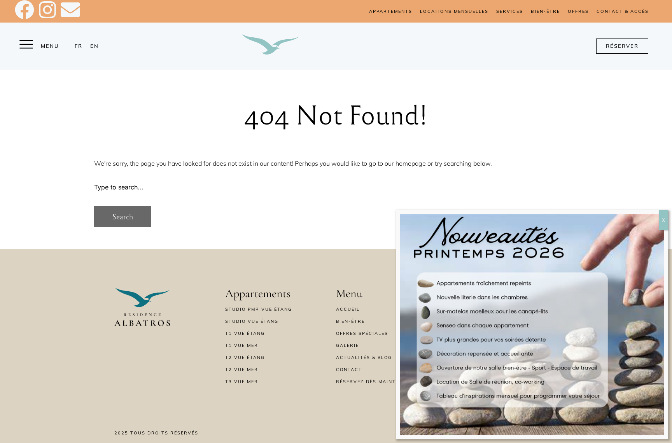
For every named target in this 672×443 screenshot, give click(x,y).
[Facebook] (24, 9)
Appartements (390, 11)
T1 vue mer (241, 345)
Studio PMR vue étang (258, 309)
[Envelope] (70, 9)
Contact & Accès (623, 11)
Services (509, 11)
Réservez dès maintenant (375, 381)
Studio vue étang (251, 321)
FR (78, 46)
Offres (578, 11)
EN (94, 46)
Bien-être (545, 11)
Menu (50, 46)
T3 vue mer (241, 381)
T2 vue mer (241, 369)
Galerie (347, 345)
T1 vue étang (245, 333)
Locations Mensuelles (454, 11)
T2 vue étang (245, 357)
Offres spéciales (362, 333)
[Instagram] (47, 9)
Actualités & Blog (364, 357)
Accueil (348, 309)
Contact (349, 369)
